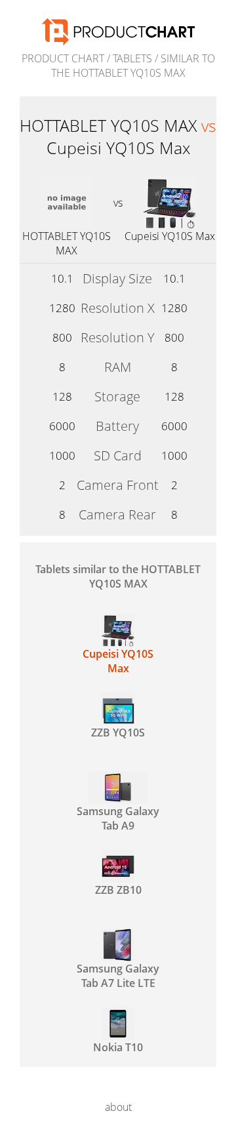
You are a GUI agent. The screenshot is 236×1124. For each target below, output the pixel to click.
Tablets (132, 58)
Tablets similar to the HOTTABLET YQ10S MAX (118, 576)
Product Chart (63, 58)
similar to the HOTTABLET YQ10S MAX (133, 65)
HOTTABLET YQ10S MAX (66, 243)
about (118, 1107)
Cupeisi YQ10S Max (170, 236)
